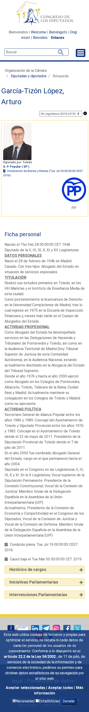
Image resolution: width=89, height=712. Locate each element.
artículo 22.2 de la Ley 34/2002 (30, 656)
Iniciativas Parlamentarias (33, 582)
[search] (36, 52)
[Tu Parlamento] (18, 628)
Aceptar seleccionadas (26, 687)
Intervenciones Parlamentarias (38, 594)
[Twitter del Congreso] (77, 628)
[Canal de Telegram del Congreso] (46, 628)
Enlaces (57, 37)
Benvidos (40, 37)
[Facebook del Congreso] (67, 628)
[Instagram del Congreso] (57, 628)
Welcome (38, 32)
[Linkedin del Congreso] (35, 628)
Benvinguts (58, 32)
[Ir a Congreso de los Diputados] (44, 13)
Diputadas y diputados (29, 76)
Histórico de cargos (27, 569)
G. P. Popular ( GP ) (16, 166)
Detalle (69, 701)
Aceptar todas (61, 687)
